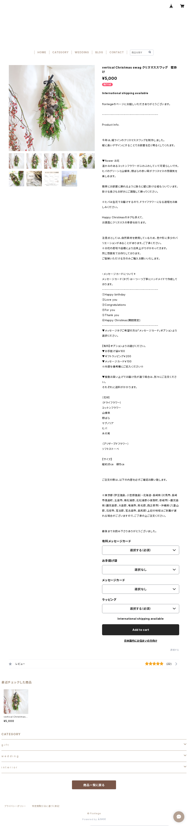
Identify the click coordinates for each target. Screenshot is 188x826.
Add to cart (140, 630)
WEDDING (82, 52)
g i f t (5, 744)
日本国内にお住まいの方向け (140, 640)
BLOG (99, 52)
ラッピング (109, 599)
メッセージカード (113, 580)
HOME (41, 52)
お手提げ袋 (109, 560)
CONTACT (116, 52)
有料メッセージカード (116, 541)
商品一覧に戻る (94, 785)
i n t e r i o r (9, 767)
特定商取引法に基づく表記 (45, 806)
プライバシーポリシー (15, 806)
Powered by (90, 819)
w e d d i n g (9, 756)
